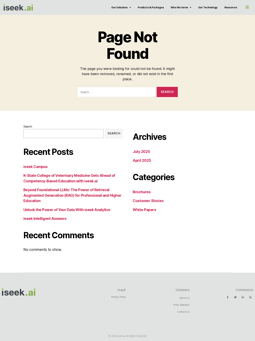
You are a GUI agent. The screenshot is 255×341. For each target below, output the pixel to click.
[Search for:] (115, 92)
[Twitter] (235, 297)
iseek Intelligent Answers (45, 218)
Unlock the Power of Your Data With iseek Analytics (66, 210)
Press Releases (181, 304)
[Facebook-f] (228, 297)
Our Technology (208, 7)
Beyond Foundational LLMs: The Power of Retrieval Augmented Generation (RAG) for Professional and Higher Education (72, 195)
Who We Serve (179, 7)
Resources (230, 7)
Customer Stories (148, 201)
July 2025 (141, 151)
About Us (185, 297)
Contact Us (183, 311)
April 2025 (142, 160)
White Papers (144, 210)
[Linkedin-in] (243, 297)
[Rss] (250, 297)
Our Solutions (119, 7)
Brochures (142, 192)
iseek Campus (35, 167)
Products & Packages (151, 7)
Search (27, 126)
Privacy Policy (118, 296)
